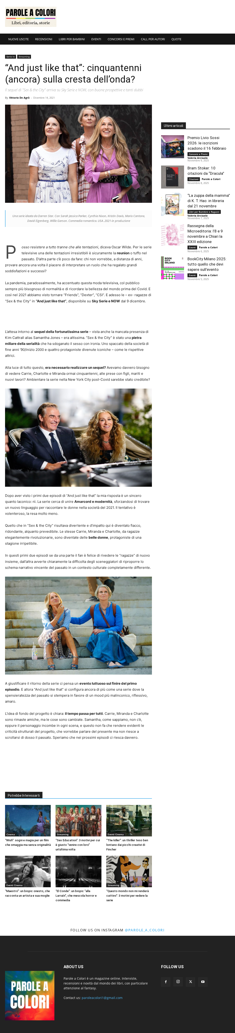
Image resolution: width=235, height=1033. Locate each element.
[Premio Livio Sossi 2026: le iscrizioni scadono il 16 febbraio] (172, 146)
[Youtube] (202, 982)
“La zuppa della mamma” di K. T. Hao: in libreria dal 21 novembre (208, 200)
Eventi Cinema (116, 834)
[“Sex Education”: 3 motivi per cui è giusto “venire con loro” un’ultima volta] (78, 820)
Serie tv (10, 56)
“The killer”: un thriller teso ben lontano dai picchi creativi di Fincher (127, 844)
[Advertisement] (146, 17)
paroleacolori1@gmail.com (102, 998)
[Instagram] (178, 981)
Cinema (10, 834)
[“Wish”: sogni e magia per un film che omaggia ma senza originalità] (28, 820)
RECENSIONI (43, 39)
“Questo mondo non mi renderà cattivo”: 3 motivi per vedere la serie (127, 895)
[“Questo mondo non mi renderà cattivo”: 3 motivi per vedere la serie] (129, 871)
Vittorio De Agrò (19, 97)
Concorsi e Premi (198, 154)
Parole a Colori (211, 179)
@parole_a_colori (145, 930)
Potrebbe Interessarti (24, 795)
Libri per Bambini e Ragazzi (204, 211)
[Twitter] (190, 982)
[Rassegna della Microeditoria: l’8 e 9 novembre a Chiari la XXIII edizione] (172, 234)
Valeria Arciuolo (197, 158)
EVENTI (96, 39)
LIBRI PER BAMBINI (72, 39)
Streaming (24, 56)
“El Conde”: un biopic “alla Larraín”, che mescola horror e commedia (76, 895)
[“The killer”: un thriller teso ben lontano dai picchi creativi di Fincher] (129, 820)
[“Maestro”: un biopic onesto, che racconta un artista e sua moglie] (28, 871)
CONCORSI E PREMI (121, 39)
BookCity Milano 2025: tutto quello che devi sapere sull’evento (207, 264)
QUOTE (176, 39)
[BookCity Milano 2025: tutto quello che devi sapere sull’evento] (172, 267)
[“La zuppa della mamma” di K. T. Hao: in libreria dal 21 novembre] (172, 204)
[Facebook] (165, 982)
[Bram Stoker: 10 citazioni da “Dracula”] (172, 177)
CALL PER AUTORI (153, 39)
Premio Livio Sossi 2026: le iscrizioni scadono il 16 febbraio (206, 143)
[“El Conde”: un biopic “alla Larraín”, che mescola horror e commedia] (78, 871)
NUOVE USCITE (18, 39)
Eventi (192, 247)
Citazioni (194, 179)
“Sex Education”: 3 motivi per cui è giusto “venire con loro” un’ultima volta (78, 844)
